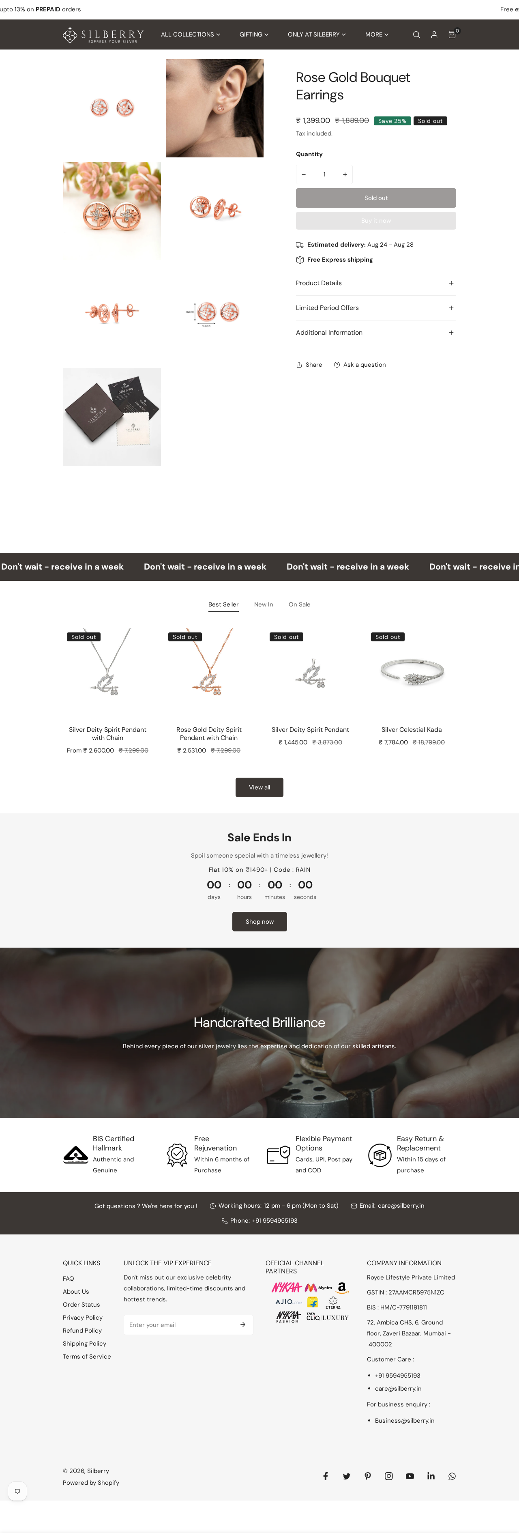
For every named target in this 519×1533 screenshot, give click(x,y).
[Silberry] (103, 34)
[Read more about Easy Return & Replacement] (380, 1155)
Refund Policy (82, 1331)
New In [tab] (263, 604)
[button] (190, 34)
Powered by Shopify (91, 1483)
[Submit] (243, 1324)
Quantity (309, 154)
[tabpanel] (259, 709)
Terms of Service (87, 1356)
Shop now (260, 922)
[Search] (416, 34)
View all (259, 787)
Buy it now (376, 221)
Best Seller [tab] (223, 604)
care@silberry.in (401, 1206)
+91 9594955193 (275, 1221)
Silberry (98, 1471)
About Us (76, 1292)
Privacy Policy (83, 1318)
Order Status (81, 1305)
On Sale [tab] (300, 604)
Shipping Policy (84, 1343)
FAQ (68, 1279)
